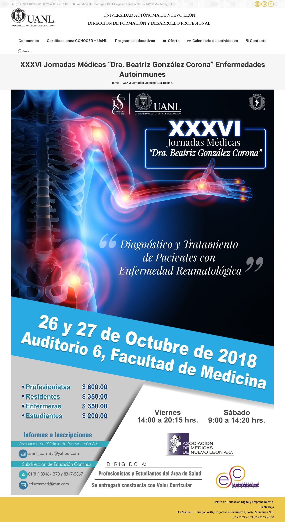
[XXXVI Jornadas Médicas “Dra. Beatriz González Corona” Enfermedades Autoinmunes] (142, 292)
